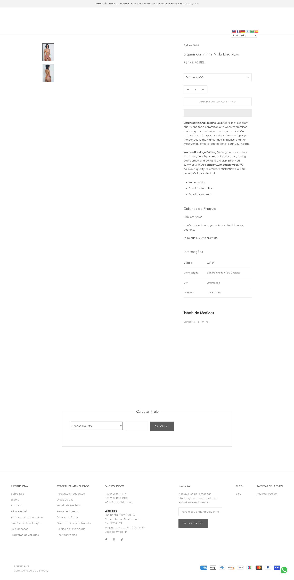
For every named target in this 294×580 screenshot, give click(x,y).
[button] (218, 113)
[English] (234, 31)
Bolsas (70, 15)
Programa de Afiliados (25, 535)
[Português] (252, 31)
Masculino (54, 15)
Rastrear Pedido (67, 535)
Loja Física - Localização (26, 523)
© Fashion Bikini (21, 565)
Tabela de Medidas (199, 312)
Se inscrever (193, 523)
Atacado (13, 21)
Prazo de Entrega (67, 511)
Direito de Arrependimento (74, 523)
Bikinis (25, 15)
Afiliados (13, 27)
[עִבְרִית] (248, 31)
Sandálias (109, 15)
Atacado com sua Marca (37, 21)
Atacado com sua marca (27, 517)
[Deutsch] (243, 31)
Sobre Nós (85, 21)
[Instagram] (114, 539)
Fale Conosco (105, 21)
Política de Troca (67, 517)
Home (12, 15)
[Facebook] (199, 322)
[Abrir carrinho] (283, 21)
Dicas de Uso (65, 499)
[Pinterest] (207, 322)
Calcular (162, 426)
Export (15, 499)
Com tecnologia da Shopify (31, 570)
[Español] (256, 31)
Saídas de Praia (88, 15)
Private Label (65, 21)
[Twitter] (203, 322)
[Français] (239, 31)
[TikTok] (122, 539)
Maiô (39, 15)
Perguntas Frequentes (71, 493)
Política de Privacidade (71, 529)
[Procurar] (276, 21)
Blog (238, 493)
